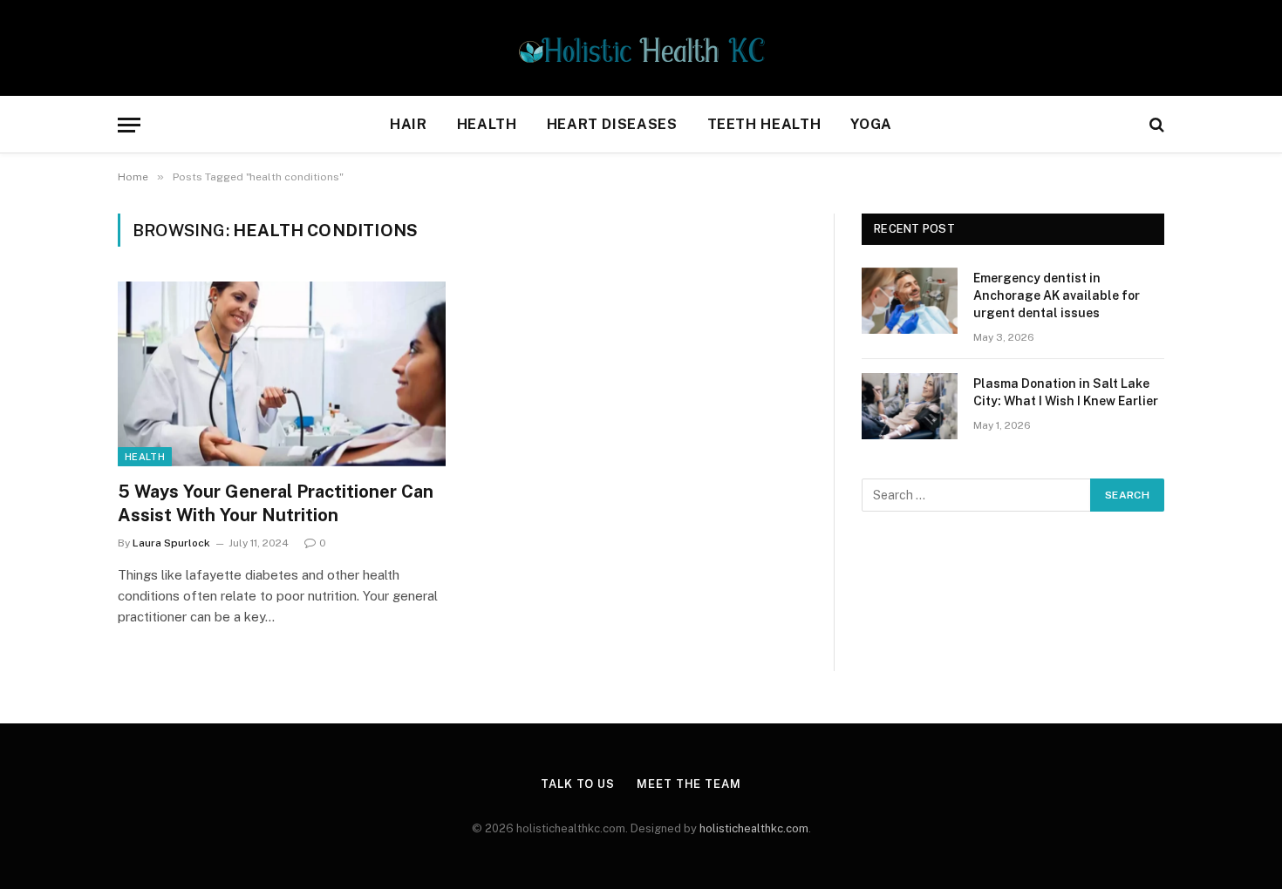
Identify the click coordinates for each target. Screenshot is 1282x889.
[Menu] (129, 125)
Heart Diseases (612, 124)
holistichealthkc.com (753, 828)
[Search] (1155, 125)
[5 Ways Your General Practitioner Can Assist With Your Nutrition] (282, 374)
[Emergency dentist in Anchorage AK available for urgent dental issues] (910, 301)
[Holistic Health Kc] (641, 48)
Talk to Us (578, 784)
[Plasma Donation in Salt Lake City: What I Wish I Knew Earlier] (910, 406)
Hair (408, 124)
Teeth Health (764, 124)
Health (487, 124)
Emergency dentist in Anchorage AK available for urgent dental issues (1056, 295)
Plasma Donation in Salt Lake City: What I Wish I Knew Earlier (1065, 392)
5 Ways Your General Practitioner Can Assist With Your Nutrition (275, 503)
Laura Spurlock (171, 543)
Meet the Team (689, 784)
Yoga (871, 124)
